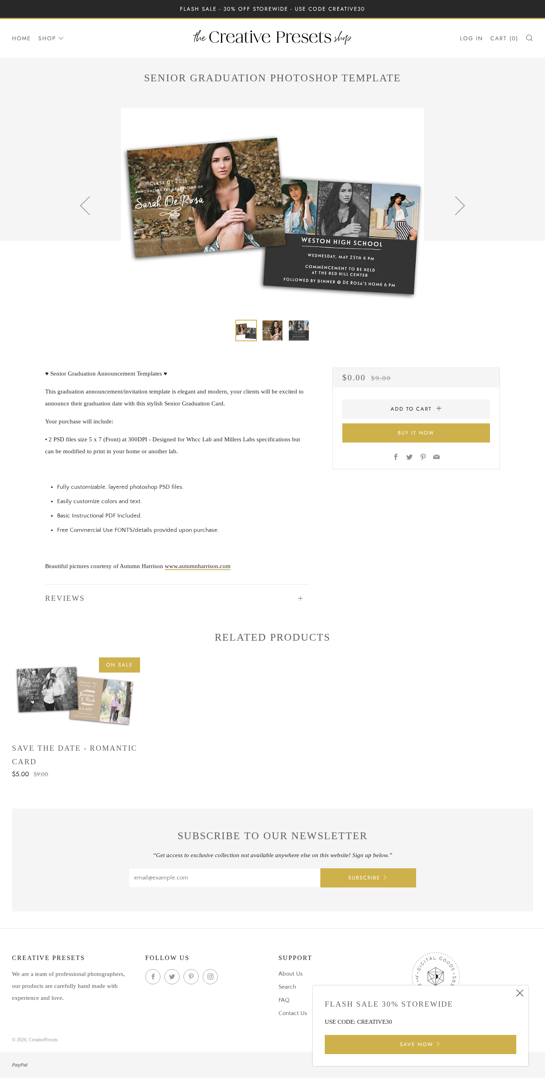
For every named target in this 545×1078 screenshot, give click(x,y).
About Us (290, 973)
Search (287, 987)
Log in (471, 38)
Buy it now (416, 433)
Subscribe (364, 877)
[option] (272, 209)
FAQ (283, 1000)
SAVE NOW (416, 1044)
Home (21, 38)
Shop (47, 38)
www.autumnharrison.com (198, 566)
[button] (246, 330)
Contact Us (292, 1013)
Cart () (504, 38)
